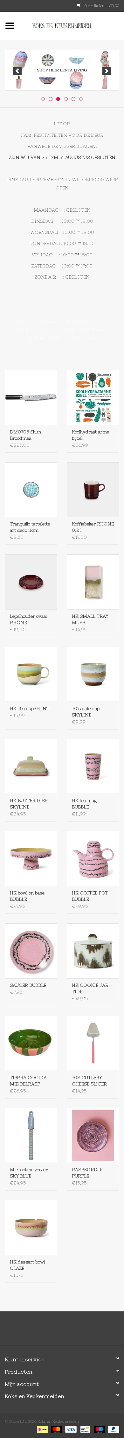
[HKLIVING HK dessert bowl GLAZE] (31, 1227)
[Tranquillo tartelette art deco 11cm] (31, 489)
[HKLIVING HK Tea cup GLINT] (31, 674)
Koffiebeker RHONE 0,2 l (93, 527)
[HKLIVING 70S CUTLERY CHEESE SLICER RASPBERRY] (93, 1043)
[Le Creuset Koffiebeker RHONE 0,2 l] (93, 489)
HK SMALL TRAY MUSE (90, 619)
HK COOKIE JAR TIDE (90, 988)
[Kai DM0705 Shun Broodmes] (31, 397)
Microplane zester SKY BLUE (29, 1172)
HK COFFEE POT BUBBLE (90, 896)
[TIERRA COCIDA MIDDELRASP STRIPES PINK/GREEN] (31, 1043)
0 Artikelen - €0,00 (101, 5)
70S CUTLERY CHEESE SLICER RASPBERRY (89, 1081)
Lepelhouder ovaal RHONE (28, 619)
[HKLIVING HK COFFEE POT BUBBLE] (93, 858)
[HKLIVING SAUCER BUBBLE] (31, 950)
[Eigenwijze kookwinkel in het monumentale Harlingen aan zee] (71, 25)
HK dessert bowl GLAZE (27, 1265)
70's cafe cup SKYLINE (86, 711)
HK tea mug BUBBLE (84, 803)
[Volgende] (106, 71)
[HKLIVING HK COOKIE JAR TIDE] (93, 950)
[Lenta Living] (62, 70)
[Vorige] (17, 71)
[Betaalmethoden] (42, 1429)
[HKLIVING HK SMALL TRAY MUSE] (93, 581)
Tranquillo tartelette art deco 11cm (30, 527)
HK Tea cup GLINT (29, 708)
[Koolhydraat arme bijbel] (93, 397)
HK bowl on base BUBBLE (27, 896)
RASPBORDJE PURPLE (87, 1172)
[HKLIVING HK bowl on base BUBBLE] (31, 858)
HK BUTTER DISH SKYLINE (29, 803)
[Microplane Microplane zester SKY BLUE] (31, 1135)
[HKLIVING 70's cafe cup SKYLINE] (93, 674)
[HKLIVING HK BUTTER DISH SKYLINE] (31, 766)
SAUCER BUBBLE (28, 985)
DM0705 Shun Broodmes (25, 435)
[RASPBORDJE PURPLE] (93, 1135)
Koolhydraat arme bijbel (90, 435)
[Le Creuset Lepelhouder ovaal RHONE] (31, 581)
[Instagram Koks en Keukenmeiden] (73, 1331)
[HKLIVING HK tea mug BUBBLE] (93, 766)
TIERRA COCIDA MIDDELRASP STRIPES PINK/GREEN (28, 1081)
